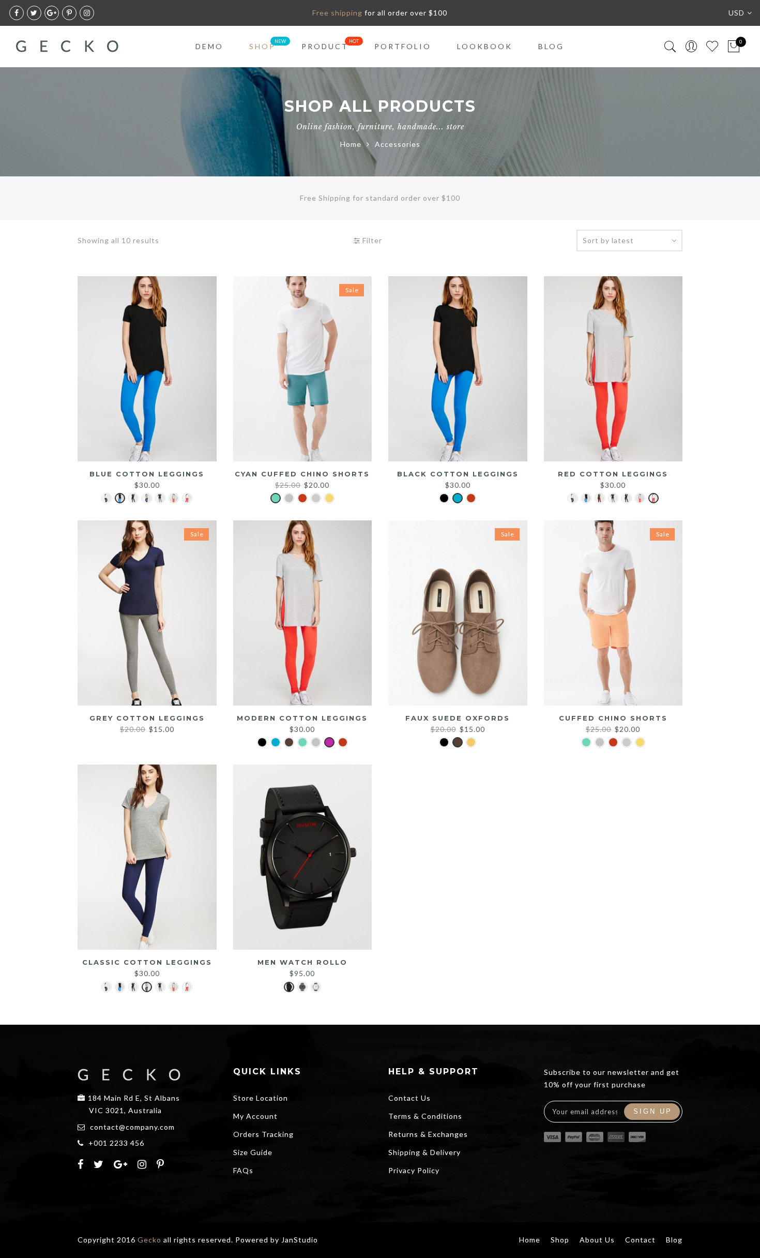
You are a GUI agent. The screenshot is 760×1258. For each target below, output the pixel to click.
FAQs (243, 1170)
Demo (209, 46)
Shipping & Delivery (424, 1152)
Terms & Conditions (425, 1116)
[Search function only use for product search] (670, 46)
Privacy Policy (413, 1170)
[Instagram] (143, 1165)
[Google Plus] (122, 1165)
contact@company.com (132, 1126)
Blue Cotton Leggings (146, 474)
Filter (371, 240)
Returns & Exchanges (428, 1134)
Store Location (260, 1098)
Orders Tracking (263, 1134)
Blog (551, 46)
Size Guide (252, 1152)
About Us (597, 1239)
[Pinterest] (162, 1165)
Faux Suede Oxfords (457, 718)
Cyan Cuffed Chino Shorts (302, 474)
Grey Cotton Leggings (147, 718)
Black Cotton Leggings (458, 474)
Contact (640, 1239)
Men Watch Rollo (302, 962)
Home (350, 144)
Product (324, 46)
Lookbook (484, 46)
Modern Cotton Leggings (302, 718)
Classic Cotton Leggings (147, 962)
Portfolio (402, 46)
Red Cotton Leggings (613, 474)
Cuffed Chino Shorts (613, 718)
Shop (262, 46)
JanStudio (299, 1239)
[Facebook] (82, 1165)
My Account (255, 1116)
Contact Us (409, 1098)
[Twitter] (100, 1165)
